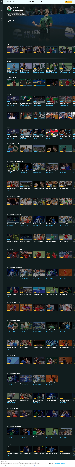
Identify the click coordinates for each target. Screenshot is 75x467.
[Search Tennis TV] (1, 5)
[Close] (74, 463)
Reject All (57, 463)
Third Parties (2, 466)
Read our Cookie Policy (34, 465)
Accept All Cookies (63, 463)
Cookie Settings (52, 463)
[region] (37, 463)
